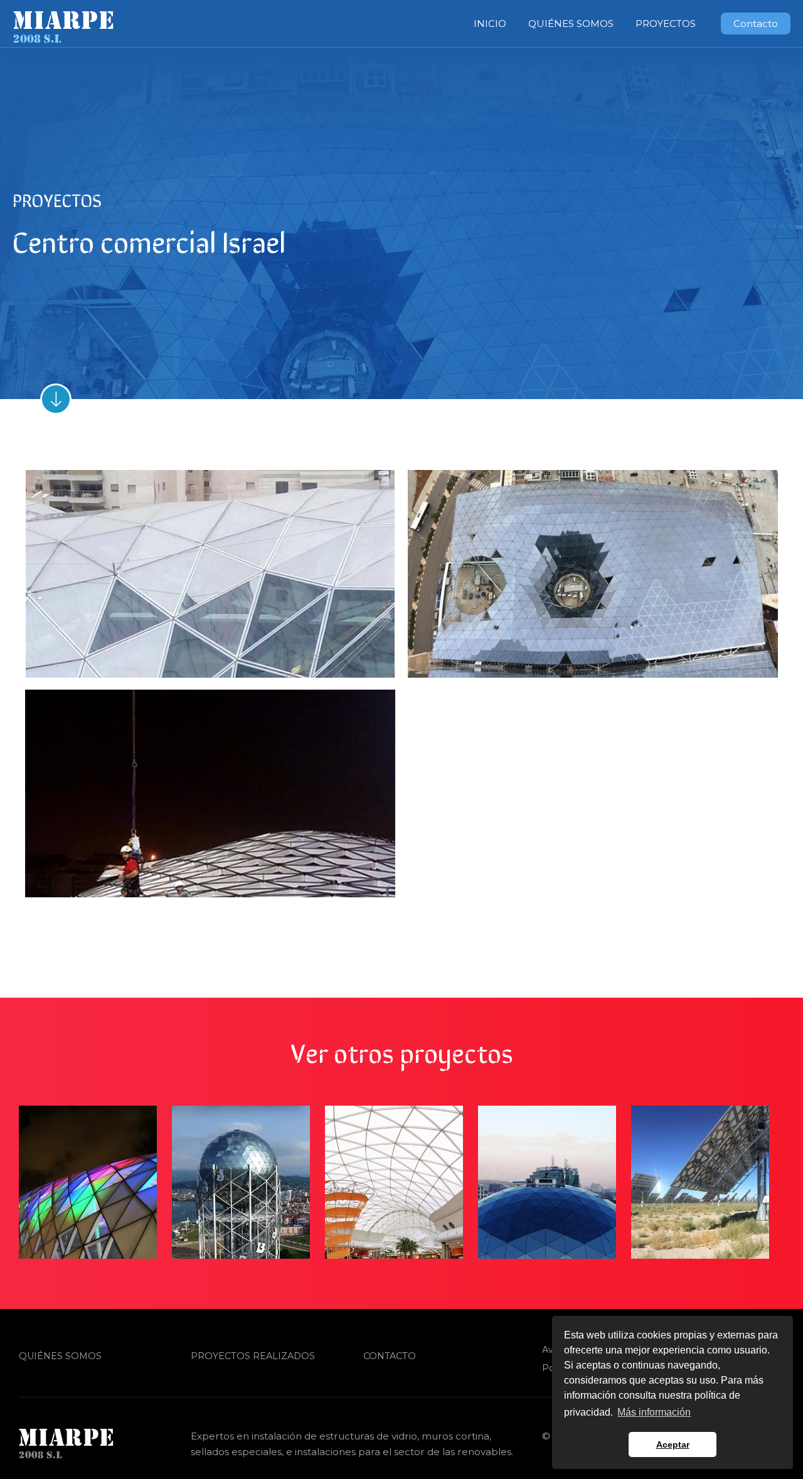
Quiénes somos (60, 1356)
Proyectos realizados (253, 1356)
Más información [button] (654, 1412)
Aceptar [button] (672, 1444)
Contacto (389, 1356)
